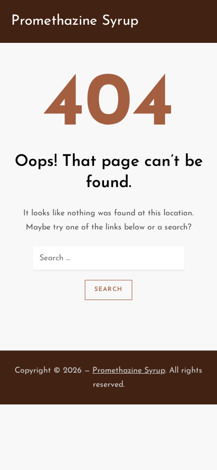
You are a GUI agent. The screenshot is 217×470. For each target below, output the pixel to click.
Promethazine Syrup (75, 21)
